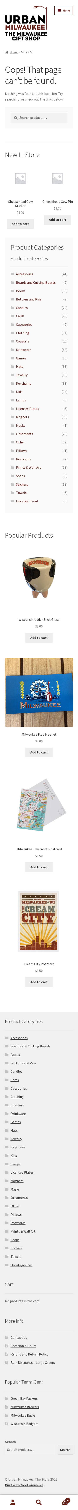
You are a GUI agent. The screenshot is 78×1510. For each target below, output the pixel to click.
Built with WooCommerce (24, 1485)
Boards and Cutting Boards (36, 282)
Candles (22, 307)
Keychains (23, 383)
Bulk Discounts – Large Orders (33, 1362)
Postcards (23, 459)
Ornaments (24, 434)
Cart (60, 1499)
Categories (24, 324)
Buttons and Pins (29, 299)
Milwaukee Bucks (23, 1415)
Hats (19, 366)
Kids (19, 391)
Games (21, 358)
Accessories (24, 274)
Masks (20, 425)
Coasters (22, 341)
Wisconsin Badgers (24, 1423)
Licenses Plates (27, 408)
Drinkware (23, 349)
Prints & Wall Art (28, 467)
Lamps (21, 400)
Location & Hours (23, 1346)
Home (14, 52)
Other (20, 442)
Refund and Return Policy (29, 1354)
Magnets (22, 417)
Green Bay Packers (24, 1398)
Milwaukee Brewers (25, 1407)
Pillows (21, 450)
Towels (21, 492)
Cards (20, 316)
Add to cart (20, 223)
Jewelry (22, 375)
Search (10, 1442)
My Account (13, 1502)
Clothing (22, 333)
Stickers (22, 484)
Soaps (20, 476)
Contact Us (19, 1337)
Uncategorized (27, 501)
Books (20, 291)
